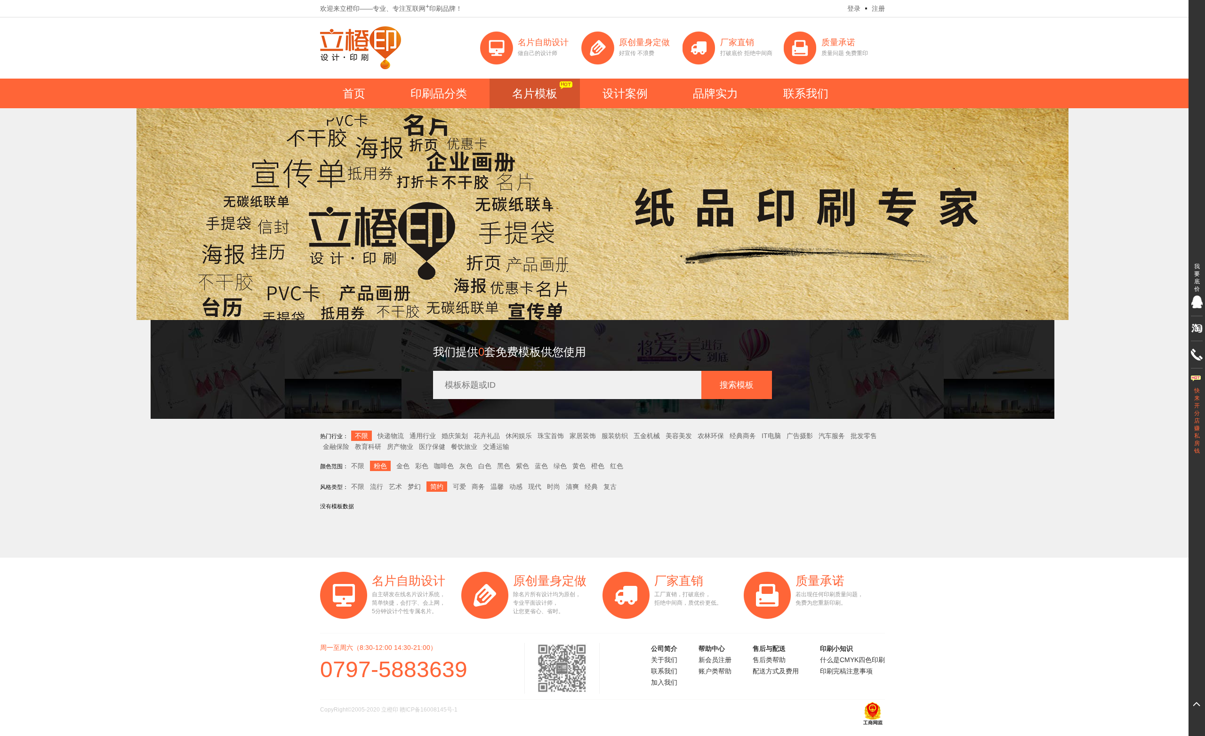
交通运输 (496, 446)
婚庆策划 (455, 436)
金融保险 (336, 446)
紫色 (522, 466)
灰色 (466, 466)
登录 (853, 8)
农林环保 (711, 436)
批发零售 (864, 436)
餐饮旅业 (464, 446)
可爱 (459, 486)
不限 (361, 436)
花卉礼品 (487, 436)
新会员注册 (715, 660)
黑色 (503, 466)
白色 (484, 466)
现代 (534, 486)
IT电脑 (771, 436)
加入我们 (664, 682)
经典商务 (743, 436)
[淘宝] (1197, 328)
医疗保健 (432, 446)
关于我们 (664, 660)
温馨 (497, 486)
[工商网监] (873, 723)
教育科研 (368, 446)
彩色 (421, 466)
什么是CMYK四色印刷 (852, 660)
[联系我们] (1197, 354)
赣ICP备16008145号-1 (429, 709)
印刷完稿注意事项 (846, 671)
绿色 (560, 466)
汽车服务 (832, 436)
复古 (610, 486)
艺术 (395, 486)
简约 (436, 486)
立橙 (360, 47)
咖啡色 (444, 466)
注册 (878, 8)
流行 (376, 486)
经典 (591, 486)
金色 (403, 466)
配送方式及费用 (776, 671)
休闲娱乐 (519, 436)
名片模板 (534, 93)
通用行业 (423, 436)
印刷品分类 (438, 93)
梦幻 (414, 486)
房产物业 (400, 446)
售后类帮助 (769, 660)
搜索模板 (737, 385)
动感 (515, 486)
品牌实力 (715, 93)
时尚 (553, 486)
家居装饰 (583, 436)
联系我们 (805, 93)
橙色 (597, 466)
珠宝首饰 (551, 436)
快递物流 (391, 436)
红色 (616, 466)
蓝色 (541, 466)
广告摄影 (800, 436)
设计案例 (625, 93)
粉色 (380, 466)
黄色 (579, 466)
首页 (354, 93)
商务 (478, 486)
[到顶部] (1197, 704)
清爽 (572, 486)
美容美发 (679, 436)
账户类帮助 (715, 671)
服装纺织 (615, 436)
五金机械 (647, 436)
